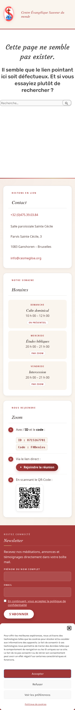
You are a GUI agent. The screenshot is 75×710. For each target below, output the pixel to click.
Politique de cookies (35, 704)
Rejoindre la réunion (39, 467)
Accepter (37, 673)
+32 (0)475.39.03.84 (24, 215)
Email (8, 584)
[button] (69, 628)
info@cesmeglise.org (26, 258)
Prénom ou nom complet (22, 569)
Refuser (37, 684)
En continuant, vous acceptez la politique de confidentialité (37, 603)
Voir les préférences (37, 695)
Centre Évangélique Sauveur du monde (42, 14)
